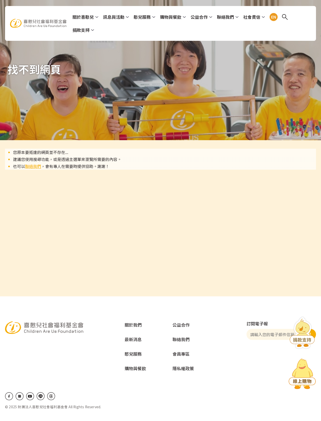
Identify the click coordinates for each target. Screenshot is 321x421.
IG (20, 396)
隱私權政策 (183, 368)
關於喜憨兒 (83, 17)
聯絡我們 (225, 17)
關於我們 (133, 325)
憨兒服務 (142, 17)
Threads (51, 396)
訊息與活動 (113, 17)
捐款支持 (81, 30)
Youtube (30, 396)
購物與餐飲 (170, 17)
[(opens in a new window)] (302, 375)
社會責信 (251, 17)
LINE (41, 396)
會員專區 (181, 354)
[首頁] (38, 23)
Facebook (9, 396)
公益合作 (199, 17)
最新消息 (133, 339)
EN (273, 17)
